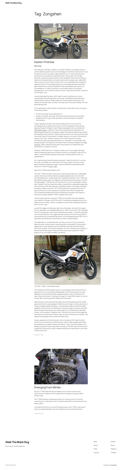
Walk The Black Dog (13, 3)
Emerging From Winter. (47, 387)
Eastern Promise (44, 61)
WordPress (114, 465)
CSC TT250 (53, 166)
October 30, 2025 (38, 335)
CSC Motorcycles (40, 130)
